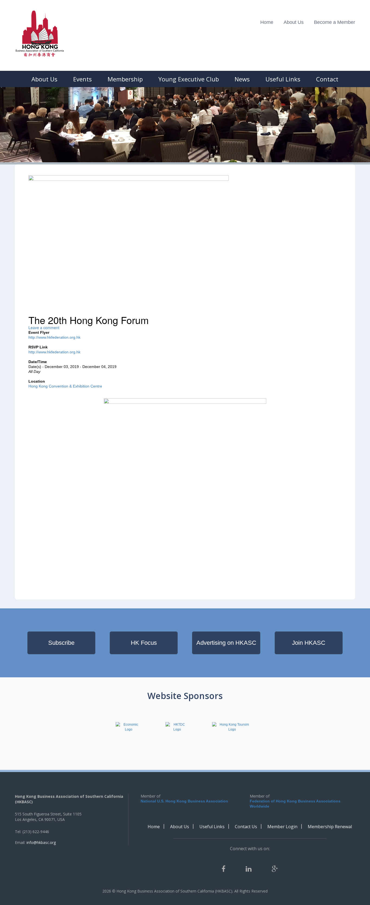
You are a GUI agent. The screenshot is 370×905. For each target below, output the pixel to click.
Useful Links (282, 79)
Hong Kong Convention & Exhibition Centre (65, 386)
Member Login (282, 827)
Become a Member (334, 22)
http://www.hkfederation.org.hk (54, 337)
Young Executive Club (188, 79)
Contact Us (246, 827)
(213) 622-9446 (35, 831)
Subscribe (61, 642)
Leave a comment (43, 327)
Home (266, 22)
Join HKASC (308, 642)
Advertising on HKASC (226, 642)
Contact (327, 79)
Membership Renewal (330, 827)
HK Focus (144, 642)
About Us (294, 22)
